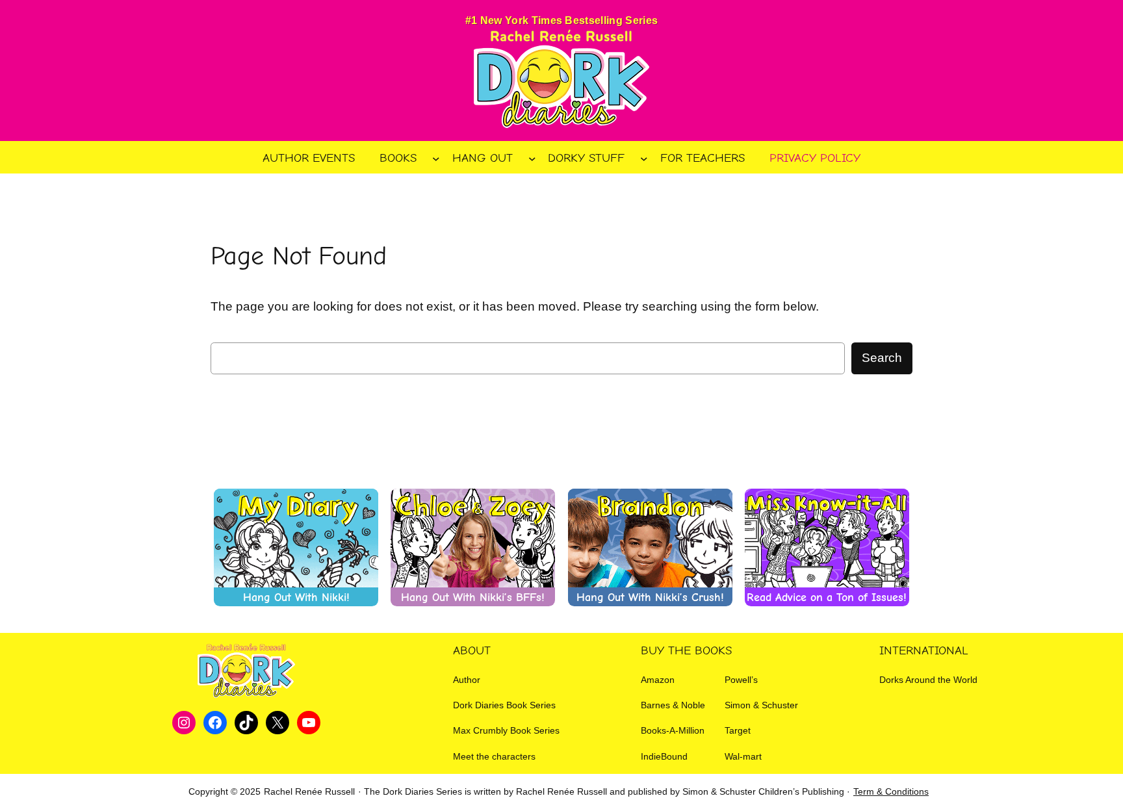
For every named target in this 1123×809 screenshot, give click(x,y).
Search (882, 358)
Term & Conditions (891, 791)
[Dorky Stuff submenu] (644, 158)
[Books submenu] (436, 158)
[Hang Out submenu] (532, 158)
